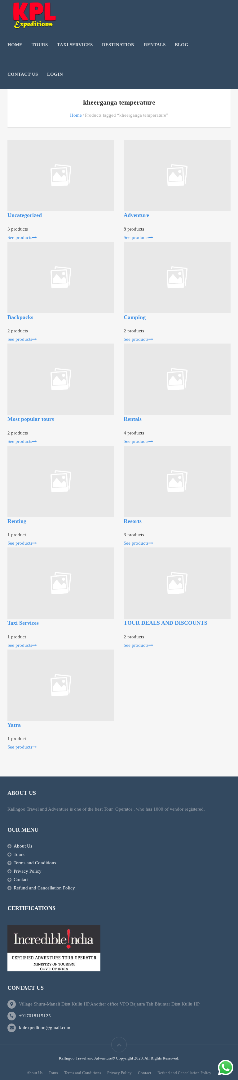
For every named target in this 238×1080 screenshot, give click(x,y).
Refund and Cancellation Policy (44, 887)
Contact (21, 879)
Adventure (136, 215)
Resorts (133, 521)
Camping (135, 317)
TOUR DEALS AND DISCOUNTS (165, 623)
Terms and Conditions (35, 862)
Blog (181, 44)
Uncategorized (24, 215)
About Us (23, 846)
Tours (40, 44)
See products (19, 237)
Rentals (154, 44)
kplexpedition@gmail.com (44, 1027)
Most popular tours (30, 419)
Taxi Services (75, 44)
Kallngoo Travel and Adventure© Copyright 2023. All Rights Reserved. (119, 1058)
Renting (16, 521)
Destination (118, 44)
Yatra (14, 725)
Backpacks (20, 317)
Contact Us (22, 74)
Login (55, 74)
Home (14, 44)
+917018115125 (35, 1015)
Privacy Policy (28, 871)
